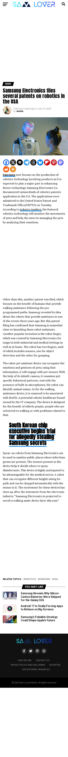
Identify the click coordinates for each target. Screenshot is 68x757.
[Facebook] (6, 162)
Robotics (30, 579)
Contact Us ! (43, 660)
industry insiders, (31, 209)
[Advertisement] (34, 47)
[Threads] (33, 162)
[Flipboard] (47, 162)
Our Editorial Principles (36, 669)
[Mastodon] (61, 162)
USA (55, 579)
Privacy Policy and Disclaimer (28, 665)
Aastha (19, 111)
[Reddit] (6, 169)
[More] (13, 169)
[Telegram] (27, 162)
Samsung (9, 175)
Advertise (55, 665)
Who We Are (25, 660)
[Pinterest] (54, 162)
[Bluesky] (40, 162)
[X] (13, 162)
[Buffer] (20, 162)
